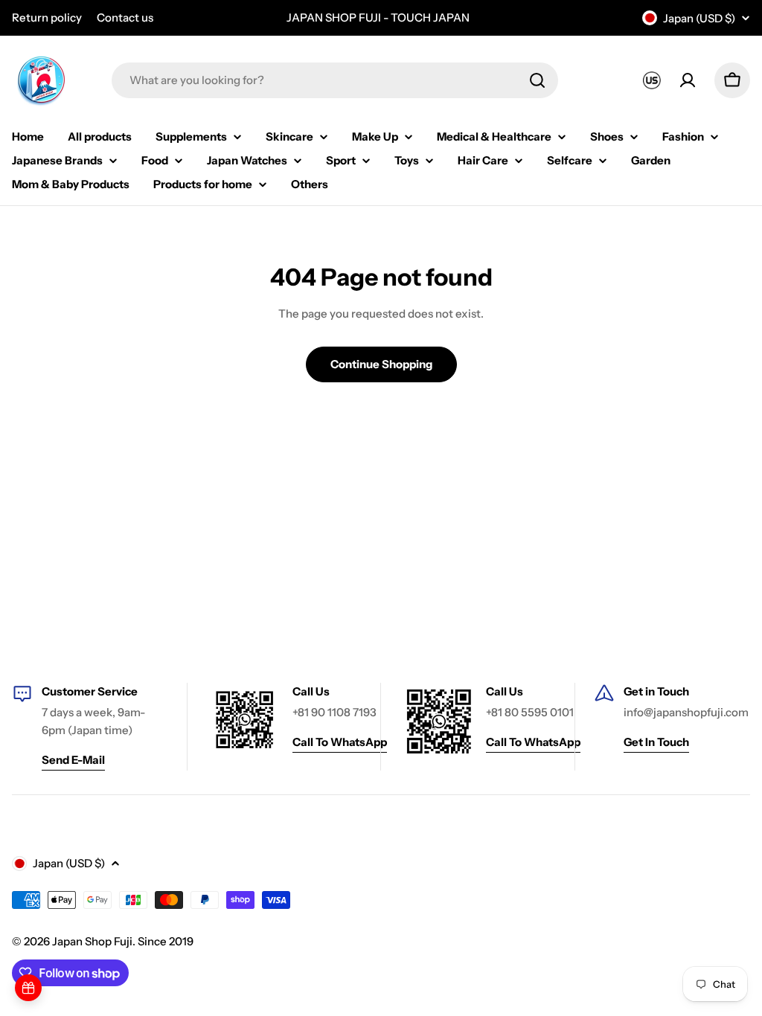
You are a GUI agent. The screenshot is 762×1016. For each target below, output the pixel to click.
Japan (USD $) (699, 18)
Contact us (125, 17)
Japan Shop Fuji (92, 941)
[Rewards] (28, 987)
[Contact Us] (652, 80)
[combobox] (335, 80)
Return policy (47, 17)
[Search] (537, 80)
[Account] (688, 80)
